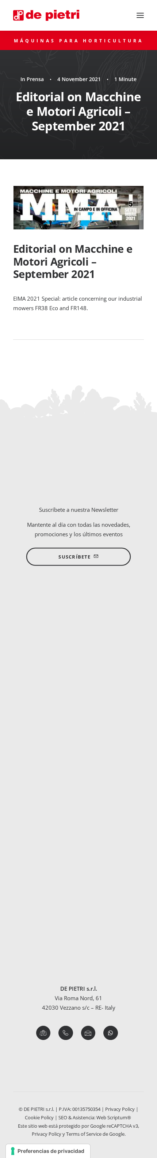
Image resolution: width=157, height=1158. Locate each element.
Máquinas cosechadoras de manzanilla (78, 946)
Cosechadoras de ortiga (78, 907)
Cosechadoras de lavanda (79, 898)
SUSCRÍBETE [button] (74, 557)
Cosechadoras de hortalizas (78, 781)
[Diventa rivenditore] (78, 633)
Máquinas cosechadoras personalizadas (78, 732)
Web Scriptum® (114, 1117)
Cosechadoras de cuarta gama (78, 712)
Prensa (35, 79)
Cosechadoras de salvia (78, 936)
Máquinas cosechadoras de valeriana (78, 829)
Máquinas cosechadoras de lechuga (78, 810)
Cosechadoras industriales (78, 722)
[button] (140, 15)
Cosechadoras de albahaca (78, 888)
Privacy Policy (120, 1109)
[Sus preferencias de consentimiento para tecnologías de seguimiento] (48, 1151)
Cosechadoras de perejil (78, 917)
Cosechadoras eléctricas (78, 703)
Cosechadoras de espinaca (79, 800)
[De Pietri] (46, 15)
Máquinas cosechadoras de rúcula (78, 819)
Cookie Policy (39, 1117)
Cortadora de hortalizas (78, 791)
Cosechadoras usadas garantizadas (78, 741)
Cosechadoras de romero (78, 926)
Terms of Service (84, 1134)
